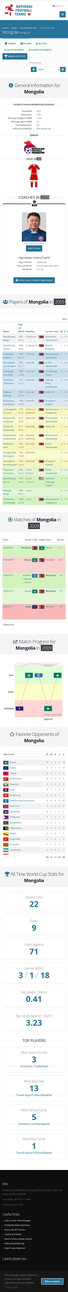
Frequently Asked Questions (17, 1225)
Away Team (45, 539)
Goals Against (34, 944)
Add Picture (34, 248)
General (12, 43)
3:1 (60, 547)
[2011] (63, 69)
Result (60, 539)
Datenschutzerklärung (14, 1243)
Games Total (34, 897)
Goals (34, 920)
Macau (13, 762)
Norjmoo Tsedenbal (34, 1066)
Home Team (31, 539)
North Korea (16, 778)
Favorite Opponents (40, 50)
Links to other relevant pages (17, 1220)
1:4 (60, 575)
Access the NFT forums (14, 1229)
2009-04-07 (8, 559)
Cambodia (15, 811)
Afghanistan (16, 828)
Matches (42, 43)
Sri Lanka (14, 844)
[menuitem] (38, 664)
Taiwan (13, 773)
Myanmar (14, 784)
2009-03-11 (8, 606)
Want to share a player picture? (18, 1239)
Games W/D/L (34, 968)
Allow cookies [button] (52, 1281)
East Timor (15, 806)
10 (47, 762)
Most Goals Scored (34, 1052)
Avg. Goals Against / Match (34, 1015)
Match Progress (15, 50)
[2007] (34, 69)
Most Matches (34, 1081)
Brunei (13, 833)
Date (5, 539)
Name (6, 331)
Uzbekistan (15, 849)
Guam (13, 767)
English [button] (58, 6)
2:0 (60, 559)
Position (30, 331)
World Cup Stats (16, 56)
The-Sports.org (43, 128)
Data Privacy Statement (14, 1248)
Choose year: (35, 62)
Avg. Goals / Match (34, 992)
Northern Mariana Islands (22, 800)
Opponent (8, 754)
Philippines (15, 816)
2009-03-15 (8, 575)
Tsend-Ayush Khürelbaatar (34, 1095)
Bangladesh (15, 822)
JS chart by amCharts (53, 714)
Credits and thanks (13, 1234)
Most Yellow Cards (34, 1110)
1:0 (60, 606)
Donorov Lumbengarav (34, 1124)
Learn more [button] (11, 1287)
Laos (12, 789)
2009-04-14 (8, 547)
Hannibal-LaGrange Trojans (50, 482)
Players (27, 43)
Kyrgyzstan (15, 838)
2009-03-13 (8, 591)
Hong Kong (15, 795)
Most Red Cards (34, 1139)
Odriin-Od (50, 392)
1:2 (60, 591)
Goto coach (35, 280)
